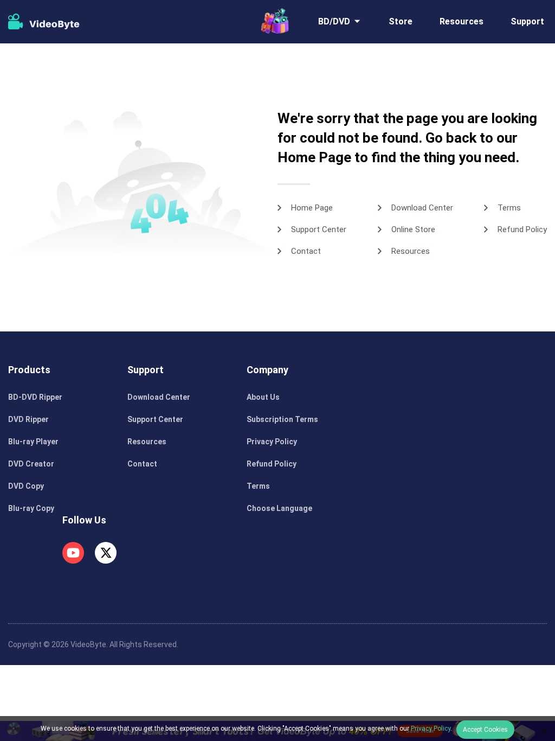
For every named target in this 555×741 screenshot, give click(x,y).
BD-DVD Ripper (35, 397)
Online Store (413, 229)
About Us (263, 397)
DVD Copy (26, 486)
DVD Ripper (28, 419)
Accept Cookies (485, 729)
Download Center (422, 208)
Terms (509, 208)
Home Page (312, 208)
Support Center (318, 229)
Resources (461, 21)
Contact (306, 251)
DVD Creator (31, 463)
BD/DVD (334, 21)
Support (527, 21)
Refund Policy (522, 229)
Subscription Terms (282, 419)
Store (400, 21)
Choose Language (279, 508)
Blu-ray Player (33, 441)
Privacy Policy (272, 441)
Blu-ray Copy (31, 508)
